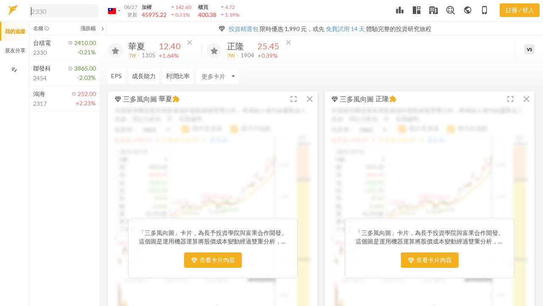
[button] (61, 10)
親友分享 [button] (15, 50)
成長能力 (144, 75)
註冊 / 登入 (520, 10)
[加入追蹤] (115, 50)
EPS (116, 75)
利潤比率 (178, 75)
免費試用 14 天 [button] (345, 28)
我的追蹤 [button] (15, 31)
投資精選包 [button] (243, 28)
